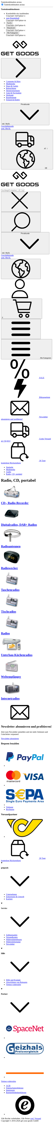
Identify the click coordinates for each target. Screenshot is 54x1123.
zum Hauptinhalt (12, 18)
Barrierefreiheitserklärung (16, 1092)
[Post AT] (25, 837)
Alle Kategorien (12, 33)
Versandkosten (12, 937)
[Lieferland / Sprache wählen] (21, 269)
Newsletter (10, 944)
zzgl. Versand (35, 1118)
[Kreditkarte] (25, 785)
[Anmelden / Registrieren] (20, 297)
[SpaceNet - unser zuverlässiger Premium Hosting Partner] (25, 1038)
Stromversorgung (13, 91)
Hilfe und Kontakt (13, 980)
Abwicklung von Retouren (16, 982)
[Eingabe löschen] (21, 202)
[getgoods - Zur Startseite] (20, 57)
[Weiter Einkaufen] (21, 68)
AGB (8, 1086)
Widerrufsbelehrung (14, 939)
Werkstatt (9, 95)
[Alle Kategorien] (21, 329)
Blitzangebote (44, 397)
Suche (9, 23)
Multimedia (10, 84)
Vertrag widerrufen (13, 984)
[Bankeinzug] (25, 805)
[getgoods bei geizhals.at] (25, 1057)
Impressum (10, 1090)
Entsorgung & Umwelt (15, 897)
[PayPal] (25, 766)
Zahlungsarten (11, 935)
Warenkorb (11, 28)
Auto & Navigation (13, 93)
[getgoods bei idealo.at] (25, 1077)
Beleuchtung (11, 88)
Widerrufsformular (13, 942)
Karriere (9, 899)
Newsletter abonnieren (10, 738)
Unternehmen (11, 894)
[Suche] (21, 222)
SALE (41, 378)
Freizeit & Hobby (13, 100)
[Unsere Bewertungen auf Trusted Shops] (25, 1114)
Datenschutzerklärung (14, 1088)
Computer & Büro (13, 81)
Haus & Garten (12, 86)
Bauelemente (11, 97)
